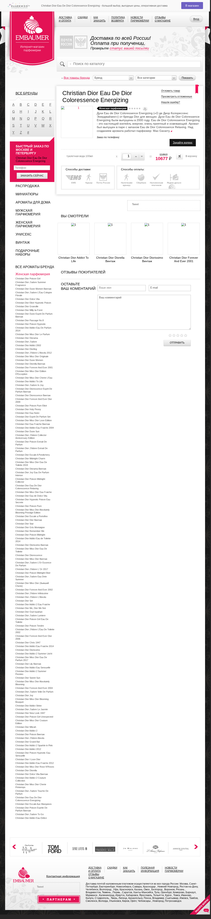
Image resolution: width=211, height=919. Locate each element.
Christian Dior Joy (24, 695)
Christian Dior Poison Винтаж (29, 734)
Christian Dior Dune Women (29, 360)
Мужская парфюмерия (28, 212)
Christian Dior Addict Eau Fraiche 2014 (34, 646)
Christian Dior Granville (26, 306)
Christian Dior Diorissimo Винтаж (147, 259)
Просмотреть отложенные (176, 96)
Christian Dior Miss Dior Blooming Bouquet (32, 700)
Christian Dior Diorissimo (27, 650)
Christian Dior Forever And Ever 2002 (34, 589)
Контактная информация (63, 876)
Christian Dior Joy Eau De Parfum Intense (32, 474)
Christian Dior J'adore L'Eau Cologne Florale (33, 294)
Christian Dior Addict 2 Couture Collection (30, 779)
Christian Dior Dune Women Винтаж (33, 289)
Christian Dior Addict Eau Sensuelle (32, 667)
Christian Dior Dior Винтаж (28, 520)
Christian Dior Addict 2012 (28, 749)
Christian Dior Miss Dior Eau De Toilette (31, 550)
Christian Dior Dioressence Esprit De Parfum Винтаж (33, 390)
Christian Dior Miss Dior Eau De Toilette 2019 (31, 463)
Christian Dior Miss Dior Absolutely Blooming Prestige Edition (32, 511)
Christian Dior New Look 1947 (30, 713)
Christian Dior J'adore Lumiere (30, 615)
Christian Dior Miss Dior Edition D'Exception (30, 372)
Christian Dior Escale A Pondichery (32, 455)
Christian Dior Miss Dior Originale (31, 356)
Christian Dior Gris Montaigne (30, 527)
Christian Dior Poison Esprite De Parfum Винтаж (31, 809)
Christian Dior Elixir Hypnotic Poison (33, 302)
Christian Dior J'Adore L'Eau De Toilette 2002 (34, 631)
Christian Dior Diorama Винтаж (30, 468)
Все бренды (27, 93)
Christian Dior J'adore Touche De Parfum (31, 792)
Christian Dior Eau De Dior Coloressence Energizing (28, 799)
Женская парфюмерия (28, 224)
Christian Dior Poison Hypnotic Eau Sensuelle (32, 754)
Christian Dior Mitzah (25, 727)
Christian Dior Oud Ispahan (28, 612)
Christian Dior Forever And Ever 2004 (34, 688)
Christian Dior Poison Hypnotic (30, 324)
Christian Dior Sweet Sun (27, 678)
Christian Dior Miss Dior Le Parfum (32, 334)
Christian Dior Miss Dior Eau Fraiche (33, 492)
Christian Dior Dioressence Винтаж (32, 395)
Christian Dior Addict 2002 (28, 345)
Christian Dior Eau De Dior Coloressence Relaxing (28, 487)
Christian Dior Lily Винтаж (28, 664)
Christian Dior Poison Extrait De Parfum (31, 443)
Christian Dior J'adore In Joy (29, 385)
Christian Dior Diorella (26, 770)
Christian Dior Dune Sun (27, 431)
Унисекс (24, 234)
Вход (196, 19)
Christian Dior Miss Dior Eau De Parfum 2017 (31, 658)
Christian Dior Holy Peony (28, 409)
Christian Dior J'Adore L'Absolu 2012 (33, 352)
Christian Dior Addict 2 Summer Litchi (33, 653)
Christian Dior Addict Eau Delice (31, 818)
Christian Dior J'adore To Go (29, 814)
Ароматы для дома (33, 202)
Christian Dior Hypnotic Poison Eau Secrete (32, 501)
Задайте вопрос (183, 142)
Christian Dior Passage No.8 (29, 320)
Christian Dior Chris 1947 (27, 642)
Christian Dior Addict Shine (28, 705)
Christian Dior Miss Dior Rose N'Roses (34, 766)
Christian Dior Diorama (26, 338)
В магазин (192, 5)
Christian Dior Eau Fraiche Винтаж (32, 424)
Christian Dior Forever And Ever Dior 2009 (33, 400)
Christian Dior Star (24, 523)
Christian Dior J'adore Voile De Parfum (34, 691)
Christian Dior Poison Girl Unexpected (34, 716)
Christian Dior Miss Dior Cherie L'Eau (33, 377)
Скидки (83, 17)
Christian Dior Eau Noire (27, 413)
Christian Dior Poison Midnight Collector (30, 480)
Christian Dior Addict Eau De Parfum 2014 (33, 329)
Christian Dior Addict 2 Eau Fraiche (32, 604)
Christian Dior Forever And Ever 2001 (183, 259)
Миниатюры (27, 194)
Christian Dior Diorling (26, 349)
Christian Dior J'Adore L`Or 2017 (31, 569)
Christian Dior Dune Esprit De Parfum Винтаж (33, 315)
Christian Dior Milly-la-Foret (28, 310)
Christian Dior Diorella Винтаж (110, 259)
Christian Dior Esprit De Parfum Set (32, 416)
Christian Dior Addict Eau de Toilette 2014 (33, 540)
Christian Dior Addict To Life (73, 259)
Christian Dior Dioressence (28, 555)
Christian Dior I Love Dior (27, 759)
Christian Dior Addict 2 (26, 730)
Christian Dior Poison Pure (28, 506)
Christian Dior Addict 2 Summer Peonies (30, 672)
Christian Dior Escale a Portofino (31, 516)
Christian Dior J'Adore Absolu (29, 738)
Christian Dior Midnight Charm (30, 458)
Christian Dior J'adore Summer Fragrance (30, 283)
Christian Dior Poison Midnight (30, 534)
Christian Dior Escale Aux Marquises (33, 804)
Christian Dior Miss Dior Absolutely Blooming (32, 683)
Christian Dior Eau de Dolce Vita (31, 496)
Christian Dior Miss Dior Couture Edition (31, 722)
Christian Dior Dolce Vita (27, 299)
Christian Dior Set (24, 600)
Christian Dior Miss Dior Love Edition (33, 420)
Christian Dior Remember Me (29, 531)
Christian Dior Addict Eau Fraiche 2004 (34, 428)
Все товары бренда (77, 77)
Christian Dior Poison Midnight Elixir (32, 573)
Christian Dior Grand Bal (27, 741)
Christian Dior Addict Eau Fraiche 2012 (34, 763)
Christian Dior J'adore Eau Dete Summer (31, 578)
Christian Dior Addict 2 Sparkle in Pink (34, 745)
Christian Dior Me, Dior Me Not (30, 608)
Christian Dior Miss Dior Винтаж (31, 559)
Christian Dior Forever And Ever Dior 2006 (33, 637)
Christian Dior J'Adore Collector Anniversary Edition (31, 436)
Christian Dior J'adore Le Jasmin (31, 709)
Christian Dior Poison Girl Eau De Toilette (31, 620)
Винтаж (23, 242)
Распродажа (27, 186)
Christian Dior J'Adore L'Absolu (30, 597)
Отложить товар (170, 90)
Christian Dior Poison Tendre (29, 625)
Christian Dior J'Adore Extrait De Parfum (31, 449)
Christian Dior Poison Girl (27, 278)
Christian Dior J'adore (26, 341)
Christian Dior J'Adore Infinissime (31, 593)
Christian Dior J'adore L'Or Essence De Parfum (33, 564)
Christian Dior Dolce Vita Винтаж (31, 774)
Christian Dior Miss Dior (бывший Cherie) (32, 584)
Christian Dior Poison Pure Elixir (31, 405)
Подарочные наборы (28, 252)
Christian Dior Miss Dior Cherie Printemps (30, 785)
